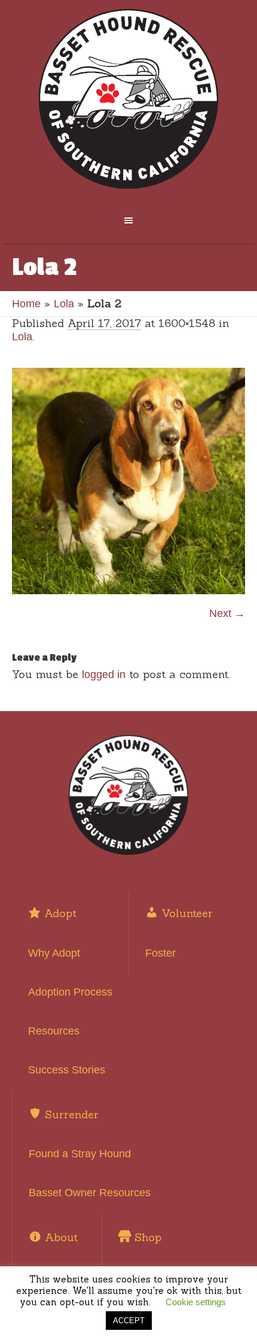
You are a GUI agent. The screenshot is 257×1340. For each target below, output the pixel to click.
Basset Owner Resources (90, 1193)
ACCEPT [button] (129, 1320)
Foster (160, 953)
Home (26, 304)
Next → (227, 613)
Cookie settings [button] (196, 1302)
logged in (104, 674)
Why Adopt (54, 953)
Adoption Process (70, 992)
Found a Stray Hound (80, 1154)
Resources (53, 1031)
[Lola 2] (128, 481)
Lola (64, 304)
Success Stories (66, 1070)
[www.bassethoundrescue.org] (128, 99)
